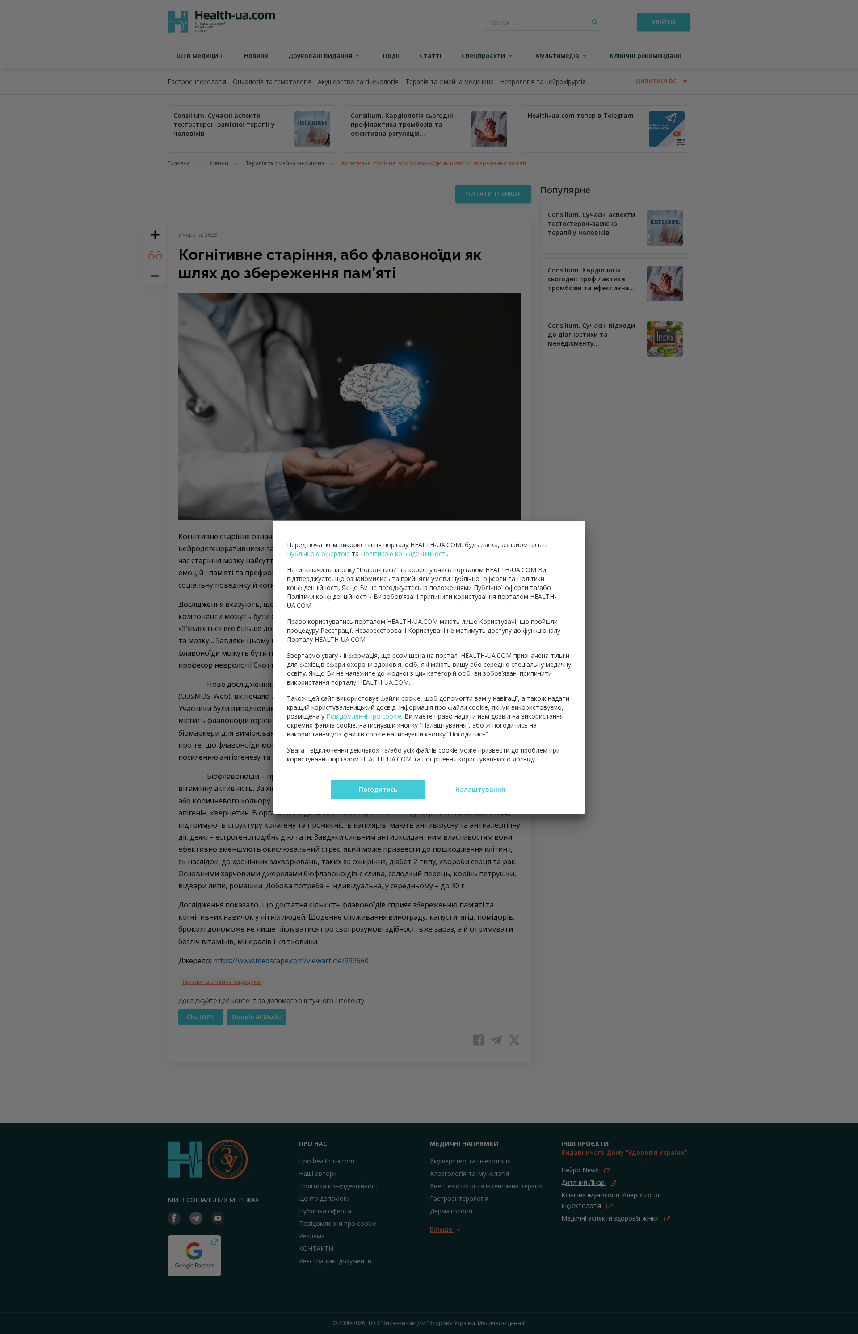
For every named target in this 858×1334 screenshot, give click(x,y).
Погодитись (378, 789)
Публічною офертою (318, 553)
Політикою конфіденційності (404, 553)
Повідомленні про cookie (363, 716)
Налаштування (480, 789)
